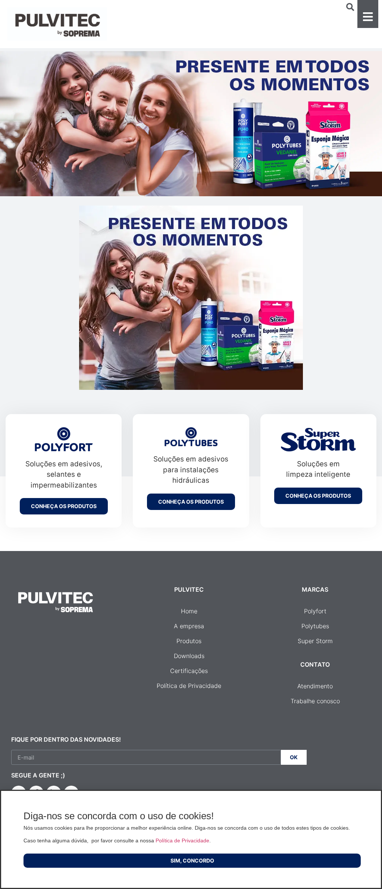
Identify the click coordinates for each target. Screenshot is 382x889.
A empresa (189, 626)
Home (189, 611)
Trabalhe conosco (315, 701)
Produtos (188, 641)
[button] (367, 14)
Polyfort (315, 611)
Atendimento (315, 686)
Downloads (189, 656)
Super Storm (315, 641)
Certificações (189, 670)
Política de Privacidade (189, 685)
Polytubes (315, 626)
